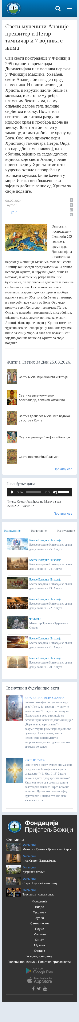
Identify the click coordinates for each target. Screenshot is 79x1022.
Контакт (39, 951)
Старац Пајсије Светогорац (40, 883)
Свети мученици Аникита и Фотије (43, 377)
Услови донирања (39, 956)
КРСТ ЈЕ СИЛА (35, 760)
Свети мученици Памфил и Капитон (44, 437)
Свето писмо (39, 923)
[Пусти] (12, 492)
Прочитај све (63, 469)
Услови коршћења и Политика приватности (39, 961)
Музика (39, 945)
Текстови (39, 912)
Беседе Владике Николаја (45, 540)
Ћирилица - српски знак (38, 894)
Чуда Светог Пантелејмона (39, 860)
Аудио (39, 918)
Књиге (39, 940)
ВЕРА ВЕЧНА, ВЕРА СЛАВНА (44, 697)
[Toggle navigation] (69, 8)
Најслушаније (66, 530)
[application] (39, 492)
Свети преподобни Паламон (39, 456)
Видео (39, 907)
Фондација (39, 901)
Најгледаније (12, 530)
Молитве (39, 934)
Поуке (39, 929)
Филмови (35, 618)
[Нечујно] (55, 492)
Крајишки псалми (34, 871)
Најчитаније (39, 530)
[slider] (64, 492)
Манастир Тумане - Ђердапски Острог (47, 849)
